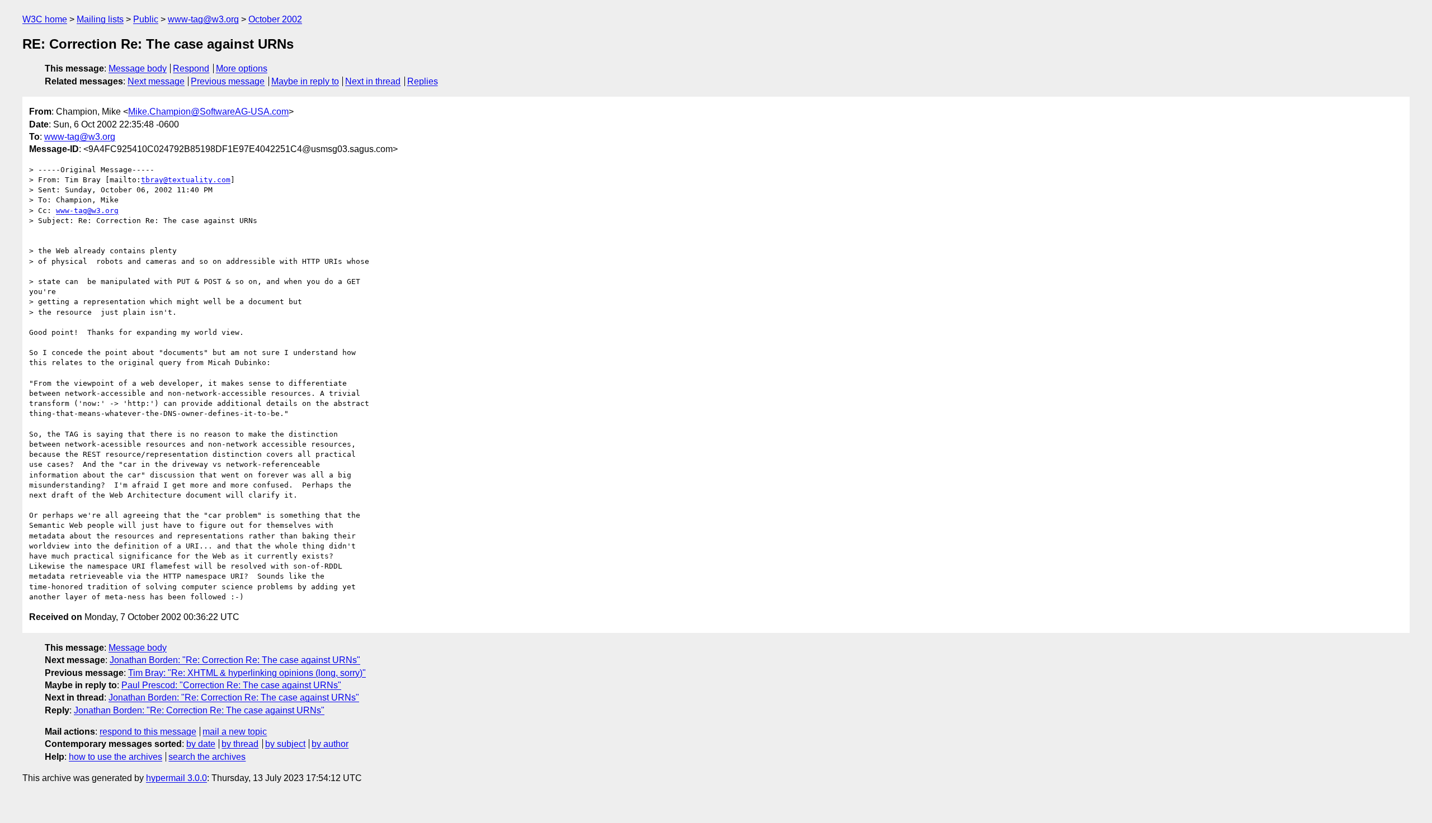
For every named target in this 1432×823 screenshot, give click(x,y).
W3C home (44, 19)
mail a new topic (234, 731)
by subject (285, 744)
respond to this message (148, 731)
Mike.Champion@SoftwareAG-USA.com (208, 111)
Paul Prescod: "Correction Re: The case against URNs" (231, 685)
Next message (156, 81)
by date (200, 744)
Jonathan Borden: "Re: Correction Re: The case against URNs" (235, 660)
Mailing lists (100, 19)
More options (241, 68)
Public (145, 19)
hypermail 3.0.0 (176, 778)
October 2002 (275, 19)
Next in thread (373, 81)
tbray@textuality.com (185, 180)
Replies (422, 81)
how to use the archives (115, 756)
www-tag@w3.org (203, 19)
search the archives (207, 756)
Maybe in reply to (305, 81)
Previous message (228, 81)
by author (330, 744)
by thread (240, 744)
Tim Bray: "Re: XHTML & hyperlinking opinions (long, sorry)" (247, 673)
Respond (191, 68)
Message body (138, 68)
